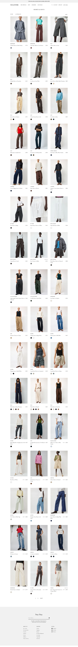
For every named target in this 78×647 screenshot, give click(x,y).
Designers (34, 4)
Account (55, 4)
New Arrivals (23, 4)
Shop (29, 4)
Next (41, 598)
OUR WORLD (40, 4)
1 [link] (35, 598)
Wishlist (60, 4)
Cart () (65, 4)
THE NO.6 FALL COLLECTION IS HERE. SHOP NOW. (39, 1)
